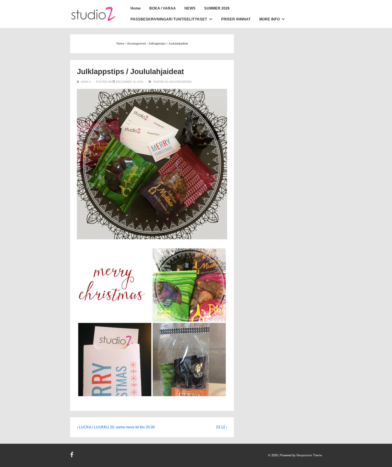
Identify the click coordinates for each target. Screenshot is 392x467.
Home (135, 8)
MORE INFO (269, 19)
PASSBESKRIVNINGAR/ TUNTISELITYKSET (168, 19)
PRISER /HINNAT (236, 19)
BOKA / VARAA (162, 8)
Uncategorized (180, 81)
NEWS (190, 8)
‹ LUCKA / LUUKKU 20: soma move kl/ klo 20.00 (116, 427)
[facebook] (72, 456)
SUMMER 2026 (217, 8)
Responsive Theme (309, 455)
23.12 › (221, 427)
